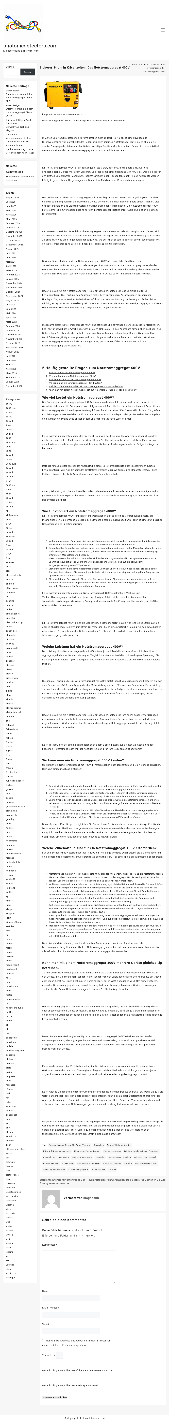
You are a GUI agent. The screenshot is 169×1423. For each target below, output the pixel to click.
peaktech (11, 1042)
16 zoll (9, 421)
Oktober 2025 (13, 240)
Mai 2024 (11, 313)
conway (10, 643)
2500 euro (11, 464)
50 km (9, 528)
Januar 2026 (12, 227)
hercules (10, 845)
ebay (8, 695)
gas (8, 793)
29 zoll (9, 476)
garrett (9, 789)
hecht (9, 836)
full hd (9, 776)
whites (9, 1235)
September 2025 (14, 244)
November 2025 (14, 236)
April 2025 (11, 266)
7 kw (8, 554)
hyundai (10, 875)
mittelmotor (12, 986)
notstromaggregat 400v (146, 1163)
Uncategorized (13, 1192)
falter (9, 733)
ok (7, 1029)
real (8, 1093)
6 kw (8, 545)
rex (7, 1097)
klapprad (10, 913)
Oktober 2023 (13, 343)
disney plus (12, 678)
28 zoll (9, 472)
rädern (9, 1089)
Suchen (10, 67)
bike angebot (13, 613)
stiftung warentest (15, 1149)
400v (59, 114)
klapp (9, 909)
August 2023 (12, 352)
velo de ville (12, 1196)
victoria (10, 1205)
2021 (8, 451)
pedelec (10, 1046)
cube (8, 652)
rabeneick (11, 1085)
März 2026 (11, 219)
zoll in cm (11, 1273)
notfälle (128, 1163)
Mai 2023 (11, 364)
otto (8, 1033)
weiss (9, 1226)
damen (9, 656)
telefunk (10, 1162)
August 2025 (12, 249)
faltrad (9, 738)
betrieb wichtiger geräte (119, 1145)
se (7, 1123)
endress (10, 716)
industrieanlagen (51, 1163)
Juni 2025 (11, 257)
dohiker (10, 682)
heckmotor (11, 841)
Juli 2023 (11, 356)
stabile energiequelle (78, 1169)
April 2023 (11, 369)
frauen (9, 768)
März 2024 (11, 322)
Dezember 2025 (14, 232)
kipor (8, 905)
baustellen (99, 1145)
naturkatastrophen (112, 1163)
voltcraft (10, 1213)
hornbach (11, 870)
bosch (9, 626)
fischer (10, 742)
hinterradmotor (13, 853)
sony (8, 1145)
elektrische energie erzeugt (87, 1151)
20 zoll (9, 434)
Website (46, 1324)
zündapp (10, 1277)
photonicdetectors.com (30, 46)
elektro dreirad (13, 708)
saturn (9, 1110)
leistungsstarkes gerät (88, 1163)
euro (8, 721)
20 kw (9, 429)
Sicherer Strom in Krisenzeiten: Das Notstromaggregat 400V (85, 67)
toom (8, 1179)
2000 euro (11, 442)
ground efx (11, 815)
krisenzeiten (68, 1163)
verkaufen (11, 1200)
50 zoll (9, 532)
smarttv (10, 1140)
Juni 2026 (11, 206)
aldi (8, 571)
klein (8, 918)
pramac (10, 1063)
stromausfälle (98, 1169)
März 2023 (11, 373)
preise (9, 1072)
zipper (9, 1269)
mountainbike (13, 999)
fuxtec (9, 785)
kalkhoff (10, 879)
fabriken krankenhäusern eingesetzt (141, 1151)
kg (7, 896)
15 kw (9, 416)
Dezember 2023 (14, 334)
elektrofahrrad (13, 712)
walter (9, 1217)
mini (8, 982)
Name (46, 1291)
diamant (10, 665)
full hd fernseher (15, 781)
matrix (9, 960)
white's (9, 1230)
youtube (10, 1265)
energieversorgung (112, 1151)
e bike (9, 691)
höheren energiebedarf (145, 1157)
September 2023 (14, 347)
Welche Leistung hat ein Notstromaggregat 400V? (75, 379)
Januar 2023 (12, 382)
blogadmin (47, 114)
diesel (9, 669)
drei (8, 686)
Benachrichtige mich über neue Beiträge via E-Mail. (70, 1385)
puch (8, 1080)
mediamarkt (12, 969)
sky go (9, 1132)
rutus (8, 1102)
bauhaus (10, 592)
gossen (10, 802)
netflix (9, 1012)
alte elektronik (13, 575)
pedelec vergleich (15, 1050)
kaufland (10, 888)
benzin (9, 605)
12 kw (9, 412)
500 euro (10, 536)
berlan (9, 609)
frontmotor (11, 772)
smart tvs (11, 1136)
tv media (10, 1187)
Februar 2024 (13, 326)
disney (9, 673)
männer (10, 956)
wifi (8, 1239)
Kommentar (49, 1244)
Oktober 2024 (13, 292)
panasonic (11, 1038)
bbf (7, 596)
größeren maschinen (82, 1157)
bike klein (11, 618)
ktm (8, 930)
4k (7, 511)
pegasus (10, 1055)
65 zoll (9, 549)
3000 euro (11, 485)
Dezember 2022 (14, 386)
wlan (8, 1247)
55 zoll (9, 541)
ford (8, 763)
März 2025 (11, 270)
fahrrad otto (12, 729)
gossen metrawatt (15, 806)
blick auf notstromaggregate (57, 1151)
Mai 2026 (11, 210)
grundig (10, 819)
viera (8, 1209)
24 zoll (9, 455)
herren (9, 849)
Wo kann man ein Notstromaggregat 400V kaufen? (75, 383)
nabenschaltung (14, 1008)
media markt (12, 965)
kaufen (9, 883)
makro (9, 948)
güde (8, 823)
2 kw (8, 425)
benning (10, 601)
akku (8, 566)
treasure (10, 1183)
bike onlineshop (14, 622)
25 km (9, 459)
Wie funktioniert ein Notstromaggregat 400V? (72, 376)
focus (9, 759)
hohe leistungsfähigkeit (119, 1157)
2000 (8, 438)
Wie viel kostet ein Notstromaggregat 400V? (72, 372)
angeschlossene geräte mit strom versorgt (69, 1145)
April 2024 (11, 317)
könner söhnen (13, 922)
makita (9, 943)
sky (8, 1127)
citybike (10, 639)
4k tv (8, 519)
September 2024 (14, 296)
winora (9, 1243)
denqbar (10, 661)
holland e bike (13, 862)
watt (8, 1222)
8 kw (8, 558)
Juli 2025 (11, 253)
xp (7, 1256)
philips (9, 1059)
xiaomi (9, 1252)
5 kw (8, 524)
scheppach (11, 1115)
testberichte (12, 1175)
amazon (10, 579)
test (8, 1170)
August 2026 (12, 197)
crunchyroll (12, 648)
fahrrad (10, 725)
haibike (10, 828)
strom (9, 1153)
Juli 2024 (11, 304)
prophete (10, 1076)
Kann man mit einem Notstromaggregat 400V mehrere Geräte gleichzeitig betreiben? (93, 390)
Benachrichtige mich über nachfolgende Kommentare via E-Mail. (78, 1370)
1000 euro (11, 408)
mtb (8, 1003)
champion (11, 635)
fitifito (9, 751)
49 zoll (9, 506)
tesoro (9, 1166)
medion (10, 973)
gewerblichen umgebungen (56, 1157)
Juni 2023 (11, 360)
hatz (8, 832)
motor (9, 995)
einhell (9, 703)
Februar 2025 (13, 274)
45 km (9, 502)
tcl (7, 1157)
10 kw (9, 404)
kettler (9, 892)
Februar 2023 (13, 377)
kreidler (10, 926)
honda (9, 866)
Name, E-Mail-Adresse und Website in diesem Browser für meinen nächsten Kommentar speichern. (76, 1343)
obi (7, 1025)
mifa (8, 978)
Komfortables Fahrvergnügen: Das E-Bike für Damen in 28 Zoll (127, 1179)
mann (9, 952)
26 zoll (9, 468)
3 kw (8, 481)
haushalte (100, 1157)
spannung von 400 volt (54, 1169)
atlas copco (12, 588)
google (9, 798)
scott (8, 1119)
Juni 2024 (11, 309)
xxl (7, 1260)
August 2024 (12, 300)
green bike (11, 811)
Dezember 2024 (14, 283)
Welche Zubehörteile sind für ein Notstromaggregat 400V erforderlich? (86, 386)
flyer (8, 755)
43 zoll (9, 498)
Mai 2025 (11, 262)
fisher (9, 746)
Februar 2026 (13, 223)
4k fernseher (12, 515)
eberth (9, 699)
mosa (9, 990)
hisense (10, 858)
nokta (9, 1016)
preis (8, 1068)
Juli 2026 (11, 202)
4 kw (8, 489)
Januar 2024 (12, 330)
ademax (10, 562)
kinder (9, 900)
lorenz (9, 939)
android (10, 584)
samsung (11, 1106)
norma (9, 1020)
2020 (8, 446)
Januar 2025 (12, 279)
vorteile (112, 1169)
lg (7, 935)
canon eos (11, 631)
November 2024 (14, 287)
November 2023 (14, 339)
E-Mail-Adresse (51, 1307)
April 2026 (11, 214)
